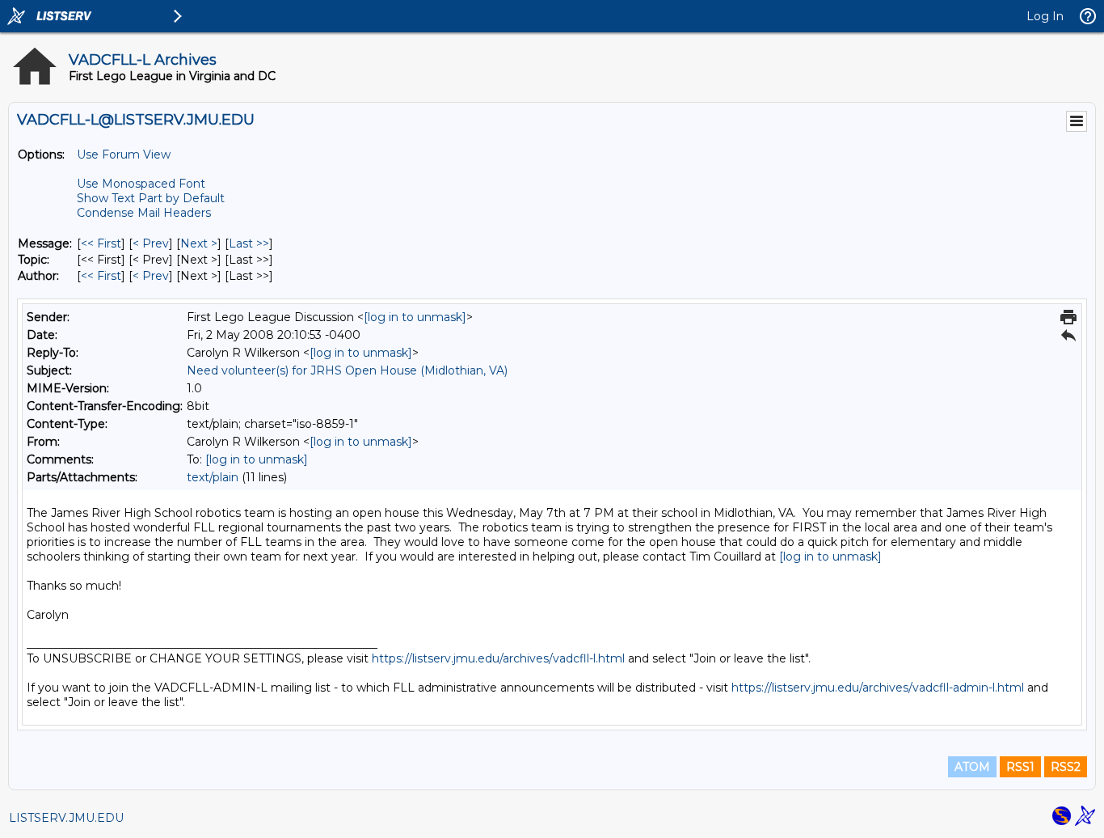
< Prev (151, 243)
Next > (198, 243)
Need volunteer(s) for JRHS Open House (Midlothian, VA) (347, 370)
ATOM (972, 767)
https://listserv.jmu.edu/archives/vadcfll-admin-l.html (877, 687)
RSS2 (1066, 767)
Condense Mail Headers (144, 212)
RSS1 (1020, 767)
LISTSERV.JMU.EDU (66, 817)
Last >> (249, 243)
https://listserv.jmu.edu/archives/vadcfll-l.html (498, 658)
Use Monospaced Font (141, 183)
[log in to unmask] (415, 317)
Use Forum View (124, 154)
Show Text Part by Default (151, 198)
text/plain (212, 477)
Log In (1045, 16)
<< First (101, 243)
